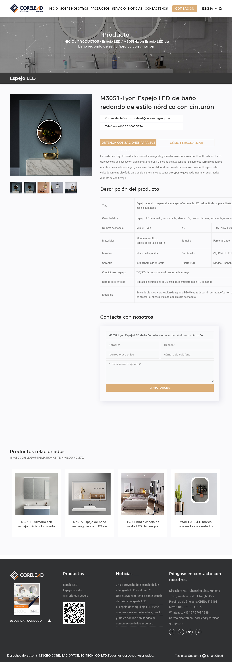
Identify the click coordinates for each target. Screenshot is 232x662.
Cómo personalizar (186, 143)
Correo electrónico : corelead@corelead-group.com (138, 118)
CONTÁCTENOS (156, 8)
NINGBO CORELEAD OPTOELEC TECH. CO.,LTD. (73, 655)
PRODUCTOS (100, 8)
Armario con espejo (75, 595)
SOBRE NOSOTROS (74, 8)
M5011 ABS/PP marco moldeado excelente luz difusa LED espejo (195, 524)
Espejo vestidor (73, 590)
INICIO (53, 8)
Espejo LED (111, 41)
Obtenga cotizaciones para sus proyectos (128, 143)
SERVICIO (119, 8)
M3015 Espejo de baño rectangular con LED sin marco (89, 524)
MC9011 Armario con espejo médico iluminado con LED (36, 524)
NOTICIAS (135, 8)
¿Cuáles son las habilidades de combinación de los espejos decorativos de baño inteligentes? (137, 623)
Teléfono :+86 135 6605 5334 (124, 126)
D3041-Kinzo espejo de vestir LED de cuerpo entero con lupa (142, 524)
